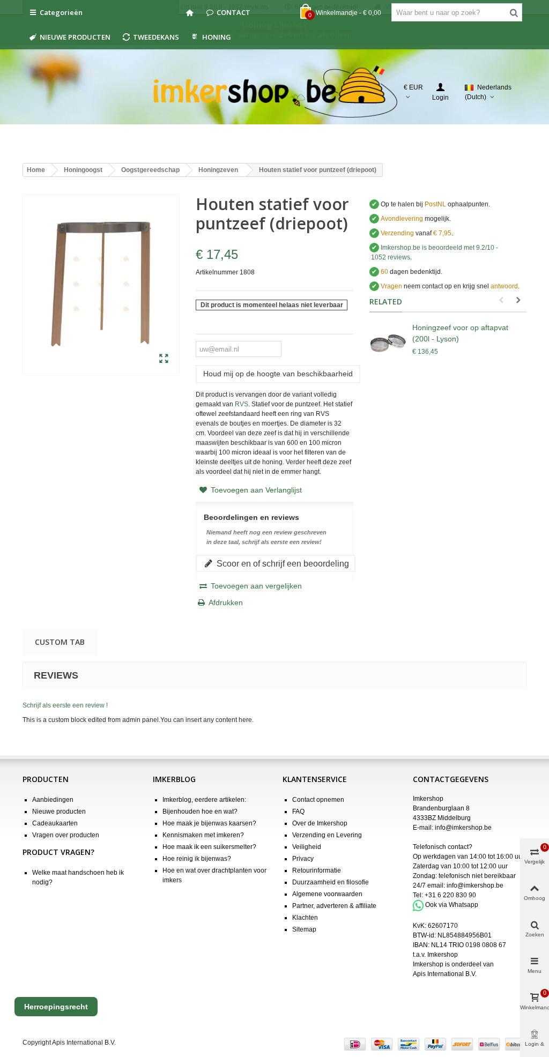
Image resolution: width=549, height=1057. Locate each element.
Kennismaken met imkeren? (203, 835)
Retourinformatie (316, 870)
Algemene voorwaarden (327, 894)
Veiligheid (306, 847)
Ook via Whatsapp (451, 905)
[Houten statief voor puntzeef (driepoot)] (164, 359)
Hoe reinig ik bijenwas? (196, 858)
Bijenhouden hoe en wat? (200, 811)
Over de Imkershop (319, 823)
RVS (241, 404)
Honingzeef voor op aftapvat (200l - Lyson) (460, 333)
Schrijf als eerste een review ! (65, 705)
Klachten (305, 917)
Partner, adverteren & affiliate (334, 906)
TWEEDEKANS (156, 37)
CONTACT (233, 12)
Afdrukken (226, 602)
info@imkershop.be (463, 827)
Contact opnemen (318, 799)
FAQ (298, 811)
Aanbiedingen (52, 799)
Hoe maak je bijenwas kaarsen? (209, 823)
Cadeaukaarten (55, 823)
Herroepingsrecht (56, 1006)
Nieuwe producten (59, 811)
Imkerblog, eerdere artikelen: (204, 799)
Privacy (303, 858)
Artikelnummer (217, 272)
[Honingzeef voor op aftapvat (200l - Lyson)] (388, 343)
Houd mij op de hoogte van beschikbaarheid (278, 373)
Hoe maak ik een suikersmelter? (209, 847)
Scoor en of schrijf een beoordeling (281, 563)
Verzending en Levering (327, 835)
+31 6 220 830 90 (450, 895)
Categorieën (61, 12)
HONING (216, 37)
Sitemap (304, 929)
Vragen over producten (65, 835)
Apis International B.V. (445, 974)
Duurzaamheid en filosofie (330, 882)
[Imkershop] (274, 92)
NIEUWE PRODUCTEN (75, 37)
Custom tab (60, 642)
